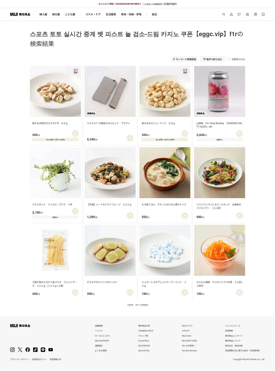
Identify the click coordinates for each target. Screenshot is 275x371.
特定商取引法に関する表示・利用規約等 (242, 350)
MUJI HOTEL (144, 350)
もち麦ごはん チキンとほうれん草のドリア (164, 204)
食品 (154, 14)
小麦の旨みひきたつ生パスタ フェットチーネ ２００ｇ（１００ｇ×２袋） (54, 283)
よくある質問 (100, 350)
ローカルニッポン (102, 335)
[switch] (75, 133)
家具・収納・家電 (131, 14)
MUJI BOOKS (144, 345)
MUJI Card (186, 335)
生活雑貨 (111, 14)
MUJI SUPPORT (102, 340)
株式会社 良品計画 (233, 345)
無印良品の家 (144, 325)
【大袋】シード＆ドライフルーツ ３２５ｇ (109, 204)
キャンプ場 (143, 335)
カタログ (186, 330)
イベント (99, 330)
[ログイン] (231, 14)
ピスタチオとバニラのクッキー (102, 282)
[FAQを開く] (255, 14)
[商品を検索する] (223, 14)
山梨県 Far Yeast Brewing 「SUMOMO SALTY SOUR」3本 (219, 124)
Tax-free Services (189, 350)
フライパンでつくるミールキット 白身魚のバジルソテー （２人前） (219, 206)
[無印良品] (20, 325)
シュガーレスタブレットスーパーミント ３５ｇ (164, 283)
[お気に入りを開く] (239, 14)
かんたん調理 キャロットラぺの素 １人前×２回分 (219, 283)
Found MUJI (143, 340)
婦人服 (43, 14)
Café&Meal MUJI (145, 330)
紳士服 (56, 14)
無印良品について (232, 340)
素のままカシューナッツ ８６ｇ (158, 123)
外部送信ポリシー (39, 359)
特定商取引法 (55, 359)
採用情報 (229, 330)
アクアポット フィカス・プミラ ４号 (52, 204)
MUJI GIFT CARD (189, 340)
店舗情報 (99, 325)
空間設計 (99, 345)
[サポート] (263, 14)
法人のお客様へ (188, 345)
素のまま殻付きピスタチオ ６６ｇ (50, 123)
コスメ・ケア (93, 14)
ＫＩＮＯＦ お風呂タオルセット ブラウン (108, 123)
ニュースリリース (232, 325)
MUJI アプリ (187, 325)
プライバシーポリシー (19, 359)
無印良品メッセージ (233, 335)
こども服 (70, 14)
